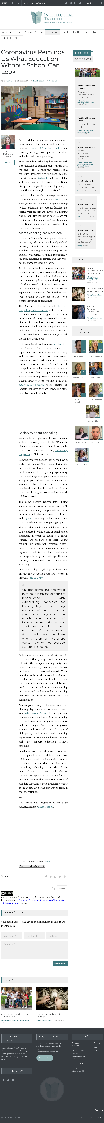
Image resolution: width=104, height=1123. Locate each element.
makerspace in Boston (35, 713)
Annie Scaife (82, 464)
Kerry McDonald (38, 81)
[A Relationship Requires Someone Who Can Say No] (78, 312)
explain (58, 344)
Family (65, 32)
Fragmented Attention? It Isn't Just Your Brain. (15, 1015)
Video (28, 32)
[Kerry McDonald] (8, 142)
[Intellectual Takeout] (52, 19)
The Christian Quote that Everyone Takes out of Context (86, 210)
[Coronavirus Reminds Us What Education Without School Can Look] (34, 108)
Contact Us (99, 1118)
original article (45, 806)
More (17, 38)
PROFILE (8, 163)
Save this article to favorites (31, 866)
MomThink (86, 132)
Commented (83, 58)
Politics (6, 38)
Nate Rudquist (81, 442)
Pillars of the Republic (31, 384)
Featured (9, 1020)
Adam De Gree (78, 378)
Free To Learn (36, 577)
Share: (5, 876)
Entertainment (87, 163)
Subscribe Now (45, 1058)
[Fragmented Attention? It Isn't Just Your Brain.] (16, 998)
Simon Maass (96, 442)
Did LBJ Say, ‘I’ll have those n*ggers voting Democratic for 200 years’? (86, 238)
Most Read (81, 52)
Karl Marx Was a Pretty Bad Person (86, 185)
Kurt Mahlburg (96, 356)
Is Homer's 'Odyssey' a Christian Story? (86, 156)
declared (42, 177)
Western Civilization (83, 166)
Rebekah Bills (92, 421)
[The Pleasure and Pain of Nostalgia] (52, 998)
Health (76, 32)
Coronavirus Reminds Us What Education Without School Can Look (33, 61)
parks (29, 518)
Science (27, 1020)
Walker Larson (78, 356)
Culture (39, 32)
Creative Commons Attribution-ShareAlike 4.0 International (32, 901)
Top (97, 1110)
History (50, 1020)
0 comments (53, 81)
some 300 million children (47, 147)
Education (52, 32)
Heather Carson (96, 399)
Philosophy (89, 32)
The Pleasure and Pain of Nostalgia (95, 290)
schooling (58, 199)
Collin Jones (95, 378)
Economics (80, 191)
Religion (22, 1020)
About (5, 32)
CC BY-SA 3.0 (48, 861)
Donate (18, 32)
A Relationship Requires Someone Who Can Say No (38, 3)
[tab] (80, 53)
